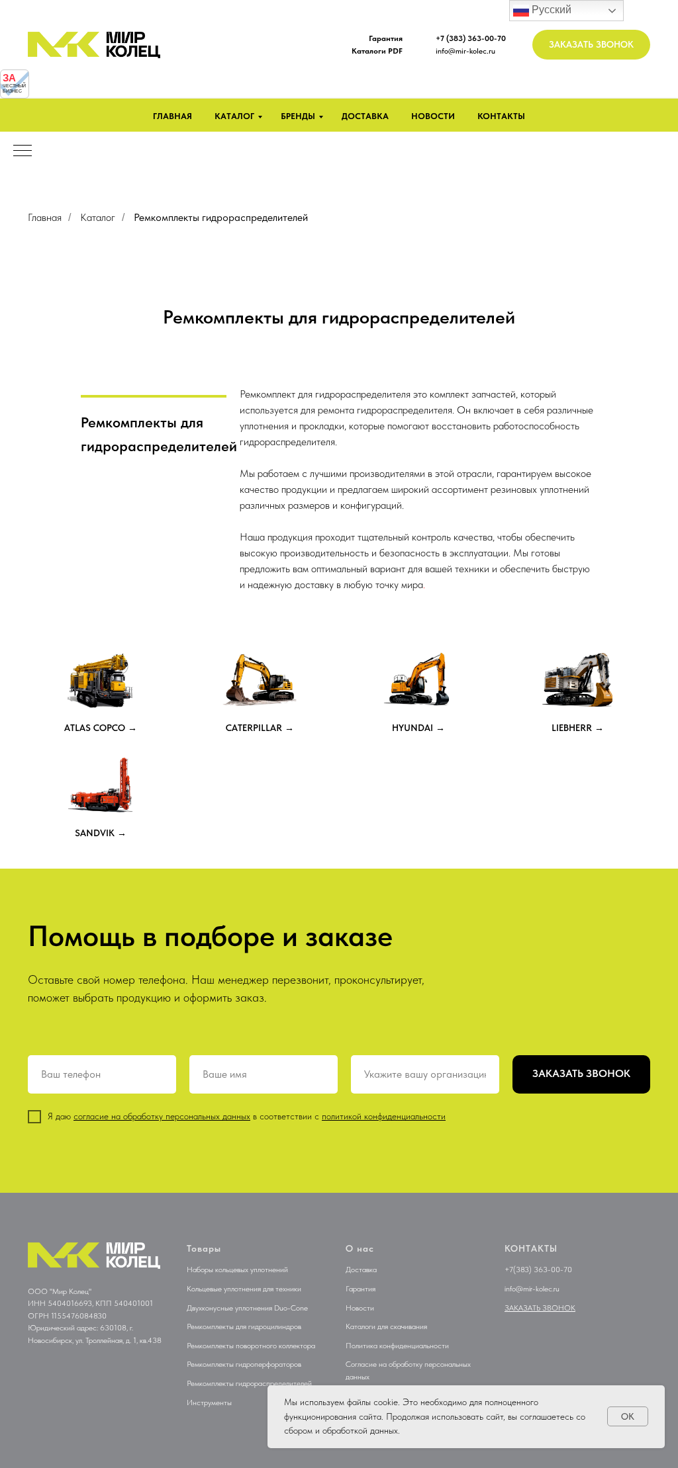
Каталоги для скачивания (386, 1326)
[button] (591, 45)
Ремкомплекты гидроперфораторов (244, 1364)
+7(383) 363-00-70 (538, 1269)
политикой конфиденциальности (384, 1116)
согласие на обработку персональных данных (161, 1116)
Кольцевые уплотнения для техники (244, 1288)
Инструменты (209, 1402)
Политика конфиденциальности (397, 1345)
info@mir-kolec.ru (465, 51)
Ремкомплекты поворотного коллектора (251, 1345)
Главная (172, 116)
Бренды (298, 116)
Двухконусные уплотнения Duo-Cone (247, 1308)
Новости (433, 116)
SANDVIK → (100, 833)
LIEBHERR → (578, 727)
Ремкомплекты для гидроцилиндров (244, 1326)
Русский (550, 9)
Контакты (501, 116)
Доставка (365, 116)
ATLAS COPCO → (100, 727)
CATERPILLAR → (260, 727)
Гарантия (360, 1288)
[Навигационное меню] (22, 151)
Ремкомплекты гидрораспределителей (249, 1383)
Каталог (234, 116)
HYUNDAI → (418, 727)
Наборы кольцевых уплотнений (237, 1269)
